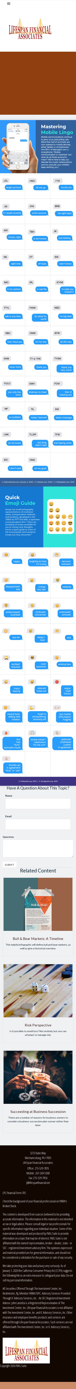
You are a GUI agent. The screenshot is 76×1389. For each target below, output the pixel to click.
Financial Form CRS (16, 1193)
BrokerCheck (9, 1206)
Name (8, 795)
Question (8, 836)
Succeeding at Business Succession (38, 1111)
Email (8, 816)
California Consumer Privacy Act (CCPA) (42, 1270)
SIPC (38, 1293)
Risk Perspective (38, 1025)
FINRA (32, 1293)
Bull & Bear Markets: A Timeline (38, 938)
